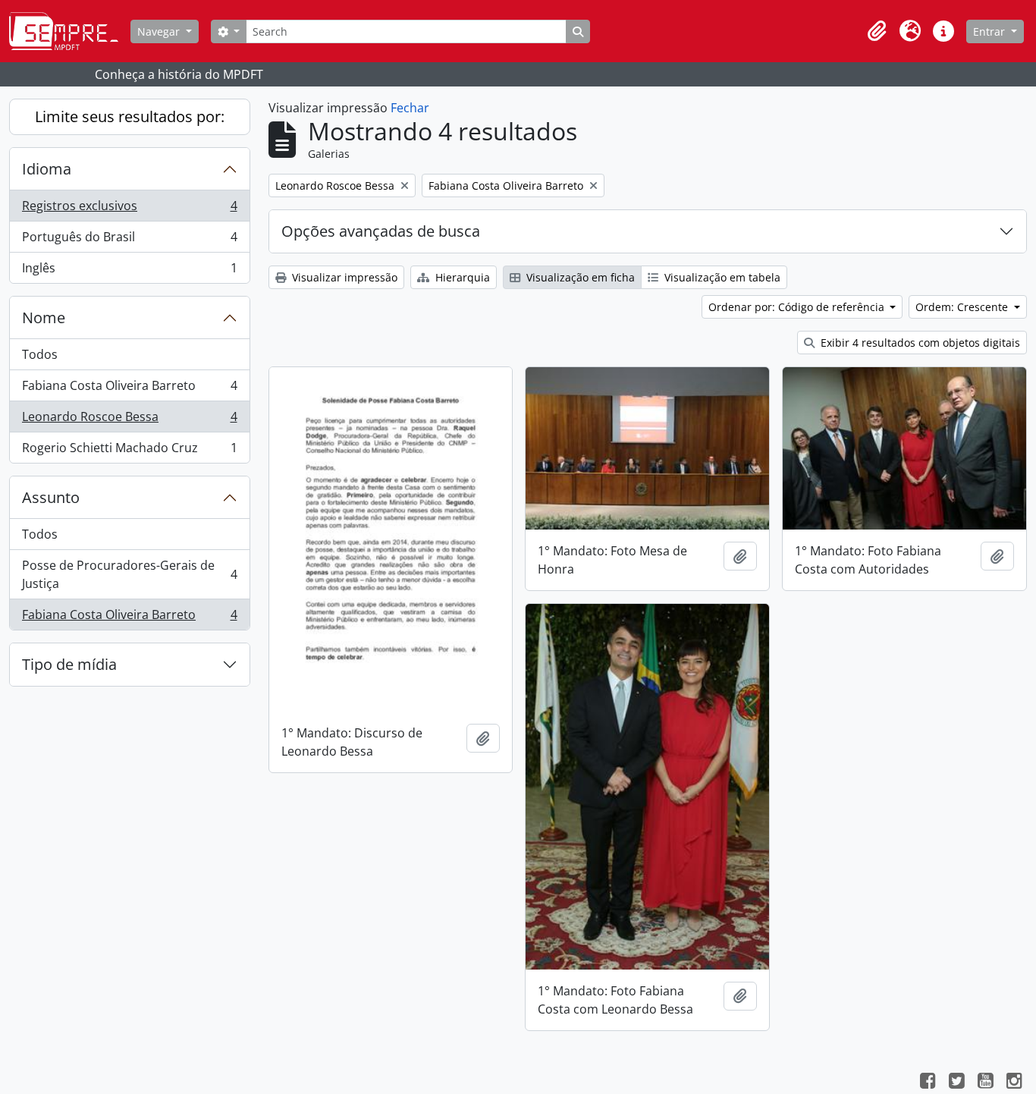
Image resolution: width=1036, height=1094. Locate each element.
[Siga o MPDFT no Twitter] (956, 1082)
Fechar (410, 107)
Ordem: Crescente (963, 307)
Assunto (51, 497)
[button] (876, 31)
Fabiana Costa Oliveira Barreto (129, 389)
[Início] (69, 31)
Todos (40, 354)
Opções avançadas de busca (380, 231)
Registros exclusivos (129, 209)
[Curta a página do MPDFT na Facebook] (927, 1082)
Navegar (160, 31)
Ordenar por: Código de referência (797, 307)
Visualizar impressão (343, 277)
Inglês (129, 271)
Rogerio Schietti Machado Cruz (129, 451)
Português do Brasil (129, 240)
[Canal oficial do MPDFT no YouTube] (985, 1082)
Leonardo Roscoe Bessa (129, 420)
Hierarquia (461, 277)
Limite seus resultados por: (129, 116)
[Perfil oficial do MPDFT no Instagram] (1014, 1082)
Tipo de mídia (69, 664)
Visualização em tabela (720, 277)
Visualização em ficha (579, 277)
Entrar (990, 31)
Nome (43, 317)
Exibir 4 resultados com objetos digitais (919, 342)
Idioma (46, 169)
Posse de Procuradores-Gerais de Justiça (129, 574)
